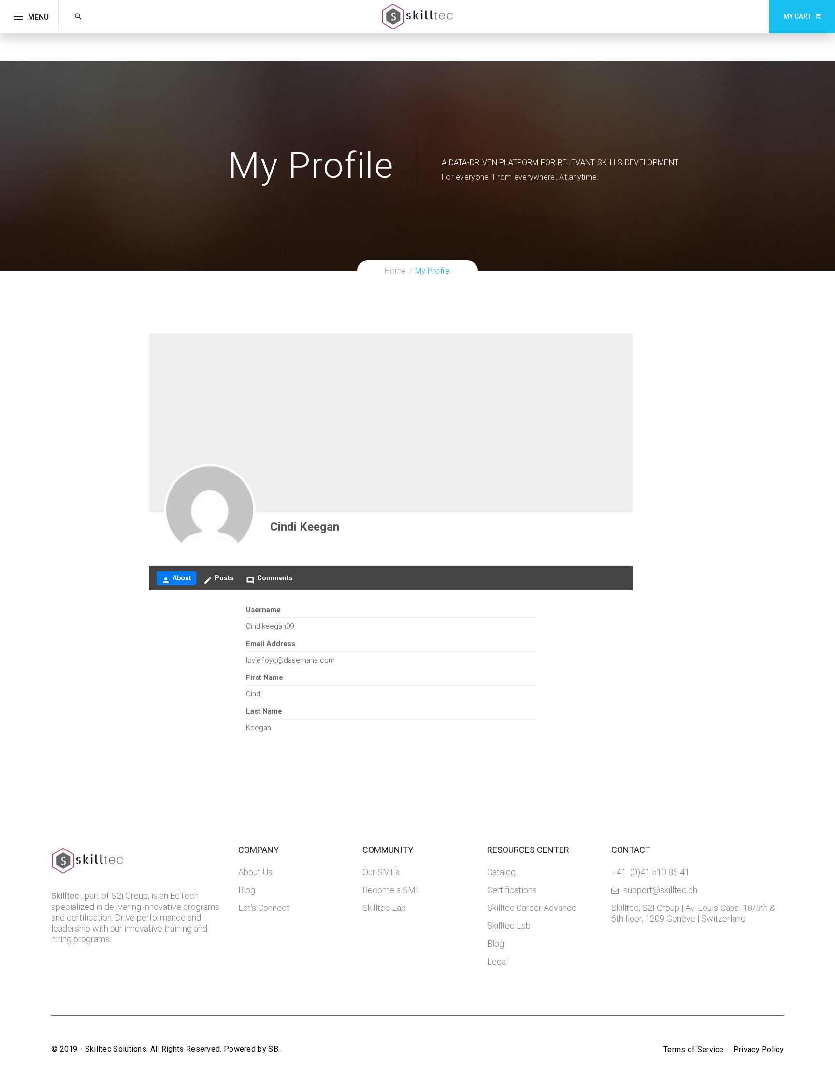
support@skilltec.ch (660, 890)
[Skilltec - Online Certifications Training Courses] (417, 16)
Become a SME (391, 890)
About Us (255, 872)
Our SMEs (381, 872)
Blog (246, 890)
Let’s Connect (263, 908)
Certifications (512, 890)
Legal (497, 961)
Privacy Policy (759, 1049)
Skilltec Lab (384, 908)
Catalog (501, 872)
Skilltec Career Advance (531, 908)
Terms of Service (693, 1049)
